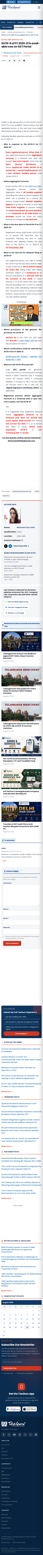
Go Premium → (21, 1034)
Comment (7, 883)
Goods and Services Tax (16, 32)
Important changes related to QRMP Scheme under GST (19, 576)
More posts (6, 1092)
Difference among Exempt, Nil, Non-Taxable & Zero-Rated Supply (18, 558)
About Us (4, 1514)
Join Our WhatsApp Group (17, 602)
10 (4, 1319)
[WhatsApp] (30, 1434)
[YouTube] (14, 1434)
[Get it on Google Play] (13, 1408)
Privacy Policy (5, 1542)
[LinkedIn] (10, 546)
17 (4, 1323)
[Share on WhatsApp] (19, 61)
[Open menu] (39, 7)
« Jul (3, 1335)
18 (10, 1323)
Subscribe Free (10, 1368)
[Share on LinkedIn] (14, 61)
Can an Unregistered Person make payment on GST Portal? (18, 567)
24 (4, 1327)
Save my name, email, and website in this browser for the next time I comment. (22, 937)
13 (21, 1319)
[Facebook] (3, 1434)
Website (6, 927)
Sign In (37, 2)
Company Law (6, 1468)
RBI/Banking (5, 1475)
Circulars (4, 1495)
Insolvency (5, 1478)
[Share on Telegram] (24, 61)
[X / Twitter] (9, 1434)
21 (27, 1323)
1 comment (26, 56)
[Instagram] (25, 1434)
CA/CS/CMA (5, 1482)
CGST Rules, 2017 (26, 341)
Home (3, 22)
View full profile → (21, 546)
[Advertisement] (21, 95)
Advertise (4, 1521)
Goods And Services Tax (22, 491)
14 (27, 1319)
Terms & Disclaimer (18, 1542)
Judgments (5, 1498)
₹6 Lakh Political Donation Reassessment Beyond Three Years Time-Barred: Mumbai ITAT (20, 1130)
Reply (5, 861)
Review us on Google (16, 613)
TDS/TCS (4, 1455)
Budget (20, 22)
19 (16, 1323)
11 (10, 1319)
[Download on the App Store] (29, 1408)
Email (6, 918)
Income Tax (11, 22)
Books (12, 2)
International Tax (7, 1458)
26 (16, 1327)
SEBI (2, 1471)
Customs (4, 1452)
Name (6, 909)
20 (21, 1323)
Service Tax (30, 22)
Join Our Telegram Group (18, 607)
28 (27, 1327)
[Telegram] (36, 1434)
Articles (29, 32)
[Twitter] (6, 546)
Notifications (5, 1491)
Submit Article (6, 1518)
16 (38, 1319)
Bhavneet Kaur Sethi (12, 53)
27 (21, 1327)
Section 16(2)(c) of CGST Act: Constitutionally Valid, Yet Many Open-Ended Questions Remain (21, 1059)
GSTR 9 (6, 496)
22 (33, 1323)
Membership (5, 1528)
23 (39, 1323)
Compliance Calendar (9, 1501)
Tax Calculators (6, 1505)
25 (10, 1327)
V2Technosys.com (7, 1539)
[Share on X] (10, 61)
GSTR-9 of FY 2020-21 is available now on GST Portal (20, 44)
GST (37, 491)
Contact (4, 1525)
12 (22, 540)
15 (33, 1319)
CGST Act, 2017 (34, 186)
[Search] (40, 22)
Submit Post (25, 2)
